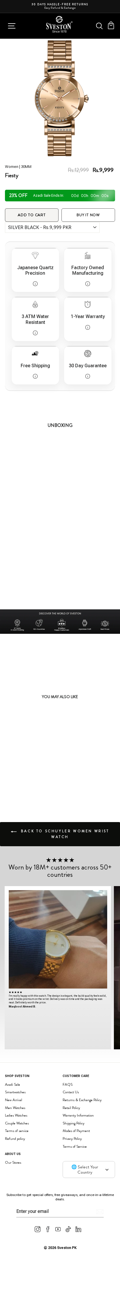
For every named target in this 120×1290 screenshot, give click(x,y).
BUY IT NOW (88, 215)
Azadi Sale (12, 1084)
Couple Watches (17, 1123)
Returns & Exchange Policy (82, 1100)
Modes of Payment (76, 1130)
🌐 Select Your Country (84, 1169)
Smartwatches (15, 1092)
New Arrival (13, 1100)
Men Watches (15, 1107)
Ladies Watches (16, 1115)
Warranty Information (78, 1115)
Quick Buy (43, 782)
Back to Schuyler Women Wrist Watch (64, 834)
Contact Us (71, 1092)
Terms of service (17, 1130)
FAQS (68, 1084)
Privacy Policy (72, 1138)
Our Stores (13, 1162)
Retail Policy (71, 1107)
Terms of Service (75, 1146)
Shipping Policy (73, 1123)
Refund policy (15, 1138)
